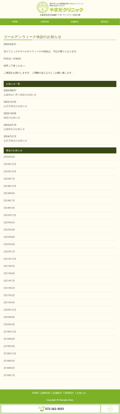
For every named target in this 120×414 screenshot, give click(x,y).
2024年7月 (9, 200)
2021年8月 (9, 273)
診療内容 (45, 21)
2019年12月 (10, 331)
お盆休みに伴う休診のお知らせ (20, 94)
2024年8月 (9, 193)
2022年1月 (9, 251)
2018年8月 (9, 368)
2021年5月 (9, 295)
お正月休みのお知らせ (15, 106)
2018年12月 (10, 353)
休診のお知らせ (12, 117)
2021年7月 (9, 280)
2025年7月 (9, 178)
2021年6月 (9, 288)
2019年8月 (9, 339)
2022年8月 (9, 237)
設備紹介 (75, 21)
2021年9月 (9, 266)
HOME (15, 21)
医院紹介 (105, 21)
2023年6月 (9, 222)
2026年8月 (9, 156)
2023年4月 (9, 229)
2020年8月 (9, 317)
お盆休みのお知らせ (14, 129)
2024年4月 (9, 207)
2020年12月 (10, 309)
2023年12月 (10, 215)
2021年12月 (10, 259)
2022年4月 (9, 244)
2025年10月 (10, 171)
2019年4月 (9, 346)
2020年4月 (9, 324)
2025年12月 (10, 164)
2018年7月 (9, 375)
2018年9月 (9, 360)
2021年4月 (9, 302)
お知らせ (81, 392)
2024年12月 (10, 186)
